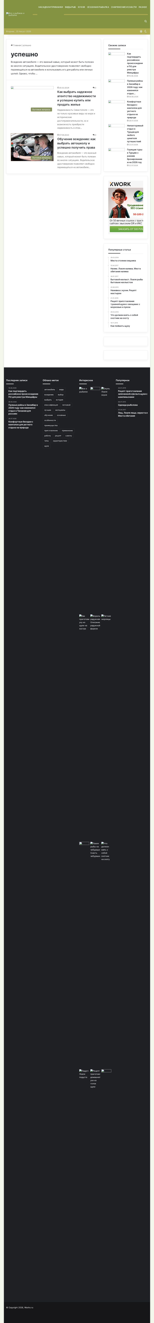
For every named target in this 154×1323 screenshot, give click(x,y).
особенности (50, 420)
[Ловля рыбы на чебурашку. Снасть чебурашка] (95, 850)
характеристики (60, 441)
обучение (48, 415)
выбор (60, 394)
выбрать (48, 400)
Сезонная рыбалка (98, 7)
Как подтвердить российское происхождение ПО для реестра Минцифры (135, 63)
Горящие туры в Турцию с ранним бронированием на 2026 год (134, 155)
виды (61, 389)
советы (68, 436)
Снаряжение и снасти (123, 7)
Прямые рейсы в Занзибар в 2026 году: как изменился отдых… (135, 87)
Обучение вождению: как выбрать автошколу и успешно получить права (76, 143)
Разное (143, 7)
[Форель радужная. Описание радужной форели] (95, 727)
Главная (17, 45)
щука (46, 446)
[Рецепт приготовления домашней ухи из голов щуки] (95, 1182)
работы (47, 436)
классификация (51, 405)
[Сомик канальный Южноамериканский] (106, 1073)
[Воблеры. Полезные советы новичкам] (84, 955)
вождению (49, 394)
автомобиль (49, 389)
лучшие (47, 410)
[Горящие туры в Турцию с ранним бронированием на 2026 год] (116, 153)
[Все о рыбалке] (84, 500)
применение (67, 430)
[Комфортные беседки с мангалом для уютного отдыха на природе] (116, 105)
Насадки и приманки (50, 7)
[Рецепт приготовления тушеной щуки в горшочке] (95, 500)
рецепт (58, 436)
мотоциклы (60, 410)
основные (61, 415)
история (59, 400)
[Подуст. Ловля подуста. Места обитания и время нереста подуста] (84, 1074)
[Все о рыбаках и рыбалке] (19, 14)
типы (46, 441)
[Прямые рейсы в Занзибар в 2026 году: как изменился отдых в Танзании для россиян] (116, 85)
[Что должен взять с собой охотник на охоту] (106, 851)
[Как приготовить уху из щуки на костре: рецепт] (84, 727)
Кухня (81, 7)
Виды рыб (70, 7)
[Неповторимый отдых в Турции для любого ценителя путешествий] (116, 129)
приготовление (51, 430)
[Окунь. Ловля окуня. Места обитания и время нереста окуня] (106, 392)
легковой (66, 405)
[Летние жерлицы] (106, 618)
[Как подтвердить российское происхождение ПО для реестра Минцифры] (116, 57)
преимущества (51, 425)
